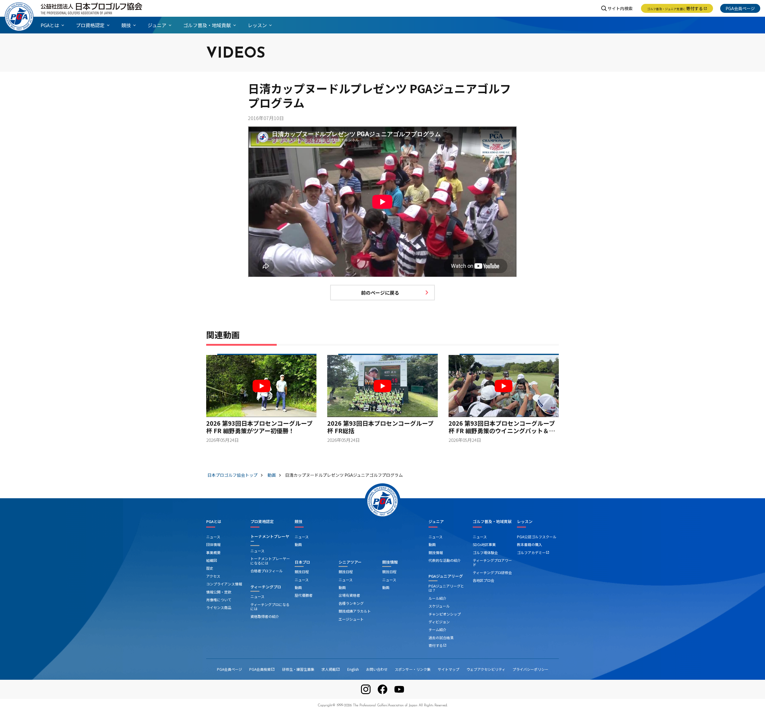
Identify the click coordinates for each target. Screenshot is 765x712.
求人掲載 (331, 669)
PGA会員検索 (262, 669)
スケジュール (439, 605)
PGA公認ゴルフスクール (536, 536)
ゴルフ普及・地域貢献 (492, 521)
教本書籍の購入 (529, 544)
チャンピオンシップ (445, 613)
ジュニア (436, 521)
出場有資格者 (349, 595)
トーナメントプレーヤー (269, 538)
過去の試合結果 (441, 637)
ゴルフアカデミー (533, 552)
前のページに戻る (380, 292)
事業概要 (213, 552)
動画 (298, 544)
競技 (298, 521)
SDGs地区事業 (484, 544)
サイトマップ (448, 669)
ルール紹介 (437, 598)
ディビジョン (439, 621)
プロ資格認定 (262, 521)
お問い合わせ (377, 669)
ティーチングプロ (265, 587)
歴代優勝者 (304, 595)
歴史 (209, 567)
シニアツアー (350, 562)
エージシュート (351, 619)
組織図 (211, 560)
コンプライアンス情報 (224, 583)
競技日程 (302, 571)
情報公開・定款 (218, 591)
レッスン (525, 521)
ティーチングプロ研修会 (492, 572)
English (353, 669)
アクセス (213, 576)
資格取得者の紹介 (264, 616)
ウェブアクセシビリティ (485, 669)
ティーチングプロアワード (492, 562)
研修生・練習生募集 (298, 669)
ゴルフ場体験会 (485, 552)
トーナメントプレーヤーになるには (270, 560)
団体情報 (213, 544)
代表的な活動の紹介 (445, 560)
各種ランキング (351, 603)
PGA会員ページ (740, 8)
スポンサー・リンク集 (413, 669)
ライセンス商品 (218, 607)
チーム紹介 (437, 629)
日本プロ (302, 562)
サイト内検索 (620, 8)
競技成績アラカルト (355, 610)
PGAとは (213, 521)
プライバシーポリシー (530, 669)
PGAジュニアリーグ (446, 576)
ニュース (213, 536)
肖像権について (218, 599)
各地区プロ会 (483, 580)
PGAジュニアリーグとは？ (446, 588)
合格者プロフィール (266, 570)
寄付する (677, 8)
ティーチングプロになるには (270, 606)
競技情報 (390, 562)
